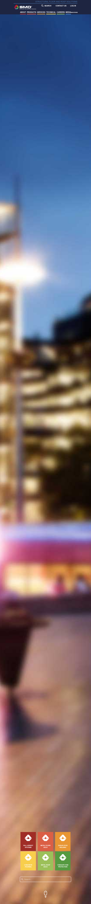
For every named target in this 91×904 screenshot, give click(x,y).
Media (68, 12)
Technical (51, 12)
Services (41, 12)
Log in (73, 6)
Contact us (61, 6)
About (23, 12)
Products (31, 12)
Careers (61, 12)
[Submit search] (22, 879)
